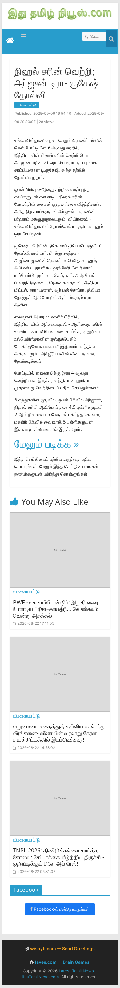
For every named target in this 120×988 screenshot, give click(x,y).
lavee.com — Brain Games (62, 962)
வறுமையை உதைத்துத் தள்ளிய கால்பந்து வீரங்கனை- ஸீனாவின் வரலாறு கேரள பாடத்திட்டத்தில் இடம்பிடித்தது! (59, 733)
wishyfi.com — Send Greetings (62, 948)
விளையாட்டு (27, 105)
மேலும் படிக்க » (46, 443)
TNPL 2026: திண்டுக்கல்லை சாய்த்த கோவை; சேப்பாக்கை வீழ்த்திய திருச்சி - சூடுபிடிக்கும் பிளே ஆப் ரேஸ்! (58, 857)
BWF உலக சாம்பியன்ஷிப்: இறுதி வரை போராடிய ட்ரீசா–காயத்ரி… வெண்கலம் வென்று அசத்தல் (55, 609)
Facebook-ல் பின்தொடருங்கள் (61, 909)
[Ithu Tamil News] (60, 13)
